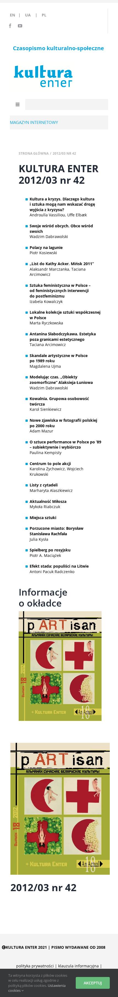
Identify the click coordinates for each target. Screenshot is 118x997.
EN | (16, 15)
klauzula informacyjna (78, 965)
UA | (33, 15)
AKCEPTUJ (93, 982)
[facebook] (10, 26)
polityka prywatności (35, 965)
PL (44, 15)
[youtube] (20, 26)
